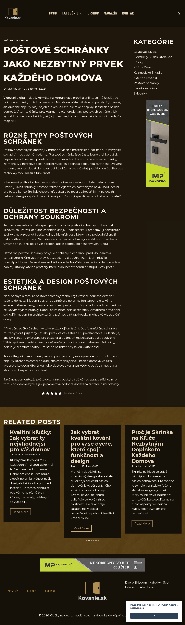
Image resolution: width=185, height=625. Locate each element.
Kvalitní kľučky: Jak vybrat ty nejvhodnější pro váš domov (30, 440)
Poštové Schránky (15, 40)
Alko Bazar (147, 587)
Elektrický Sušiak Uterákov (153, 57)
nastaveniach (137, 608)
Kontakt (129, 13)
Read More (22, 512)
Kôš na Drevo (143, 67)
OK (154, 616)
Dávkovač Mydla (145, 51)
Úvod (53, 13)
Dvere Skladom (136, 582)
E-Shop (93, 13)
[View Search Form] (179, 13)
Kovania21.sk (14, 88)
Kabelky (155, 582)
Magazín (110, 13)
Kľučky (138, 62)
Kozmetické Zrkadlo (148, 72)
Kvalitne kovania (145, 78)
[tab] (86, 540)
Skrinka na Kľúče (145, 88)
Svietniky (140, 93)
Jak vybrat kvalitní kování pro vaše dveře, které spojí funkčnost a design (91, 446)
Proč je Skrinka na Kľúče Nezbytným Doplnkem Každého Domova (152, 446)
